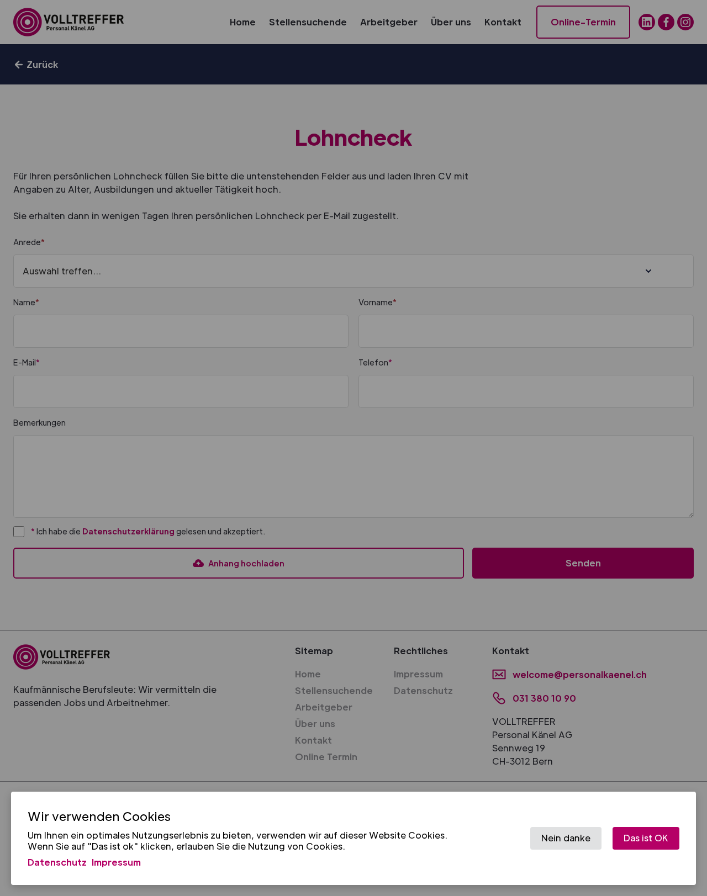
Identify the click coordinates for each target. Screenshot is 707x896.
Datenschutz (57, 862)
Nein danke (565, 838)
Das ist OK (646, 838)
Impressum (116, 862)
